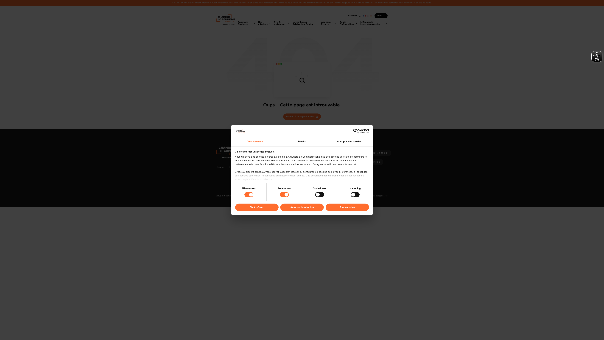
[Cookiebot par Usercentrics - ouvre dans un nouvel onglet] (355, 131)
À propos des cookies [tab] (349, 141)
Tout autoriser (347, 207)
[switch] (284, 194)
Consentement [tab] (255, 141)
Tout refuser (256, 207)
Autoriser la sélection (302, 207)
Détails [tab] (302, 141)
